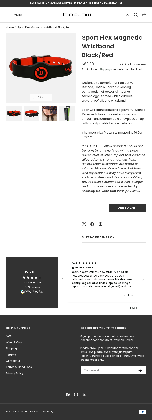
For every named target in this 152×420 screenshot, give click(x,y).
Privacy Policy (14, 373)
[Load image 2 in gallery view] (31, 113)
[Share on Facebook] (92, 224)
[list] (41, 68)
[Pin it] (100, 224)
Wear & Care (14, 342)
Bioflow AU (21, 411)
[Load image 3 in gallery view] (49, 113)
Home (10, 27)
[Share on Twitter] (84, 224)
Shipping (105, 69)
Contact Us (13, 361)
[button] (144, 15)
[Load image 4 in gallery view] (67, 113)
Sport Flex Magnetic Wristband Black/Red (44, 27)
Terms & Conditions (19, 367)
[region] (103, 279)
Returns (11, 355)
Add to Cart (127, 208)
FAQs (9, 336)
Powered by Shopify (41, 411)
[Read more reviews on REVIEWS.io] (32, 292)
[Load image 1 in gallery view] (14, 113)
